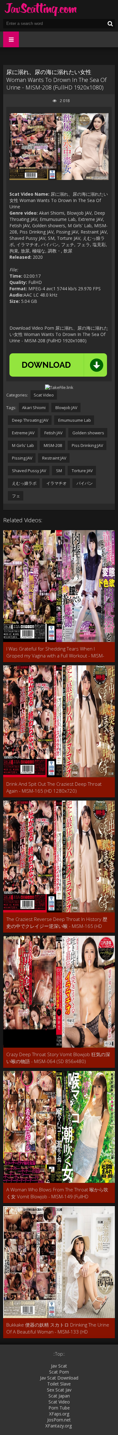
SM (58, 470)
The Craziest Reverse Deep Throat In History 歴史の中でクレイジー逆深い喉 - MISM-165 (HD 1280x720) (56, 922)
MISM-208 (52, 445)
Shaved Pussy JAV (28, 470)
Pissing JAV (21, 458)
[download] (58, 365)
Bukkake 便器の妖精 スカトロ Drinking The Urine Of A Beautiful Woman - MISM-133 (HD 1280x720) (57, 1328)
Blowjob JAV (65, 407)
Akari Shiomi (34, 407)
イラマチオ (56, 483)
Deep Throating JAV (29, 420)
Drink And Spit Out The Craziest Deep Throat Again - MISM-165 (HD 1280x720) (54, 787)
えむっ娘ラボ (24, 483)
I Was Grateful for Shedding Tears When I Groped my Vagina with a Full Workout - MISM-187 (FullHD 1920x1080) (55, 652)
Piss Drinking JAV (87, 445)
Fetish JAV (53, 433)
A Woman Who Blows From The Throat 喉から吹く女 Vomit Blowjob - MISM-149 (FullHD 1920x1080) (57, 1193)
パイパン (84, 483)
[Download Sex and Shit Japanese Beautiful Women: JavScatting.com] (41, 9)
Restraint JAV (53, 458)
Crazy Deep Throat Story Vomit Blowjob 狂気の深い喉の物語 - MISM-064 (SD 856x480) (58, 1057)
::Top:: (59, 1354)
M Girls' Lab (22, 445)
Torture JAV (82, 470)
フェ (15, 496)
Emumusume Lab (74, 420)
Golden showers (87, 433)
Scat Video (44, 395)
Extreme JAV (23, 433)
